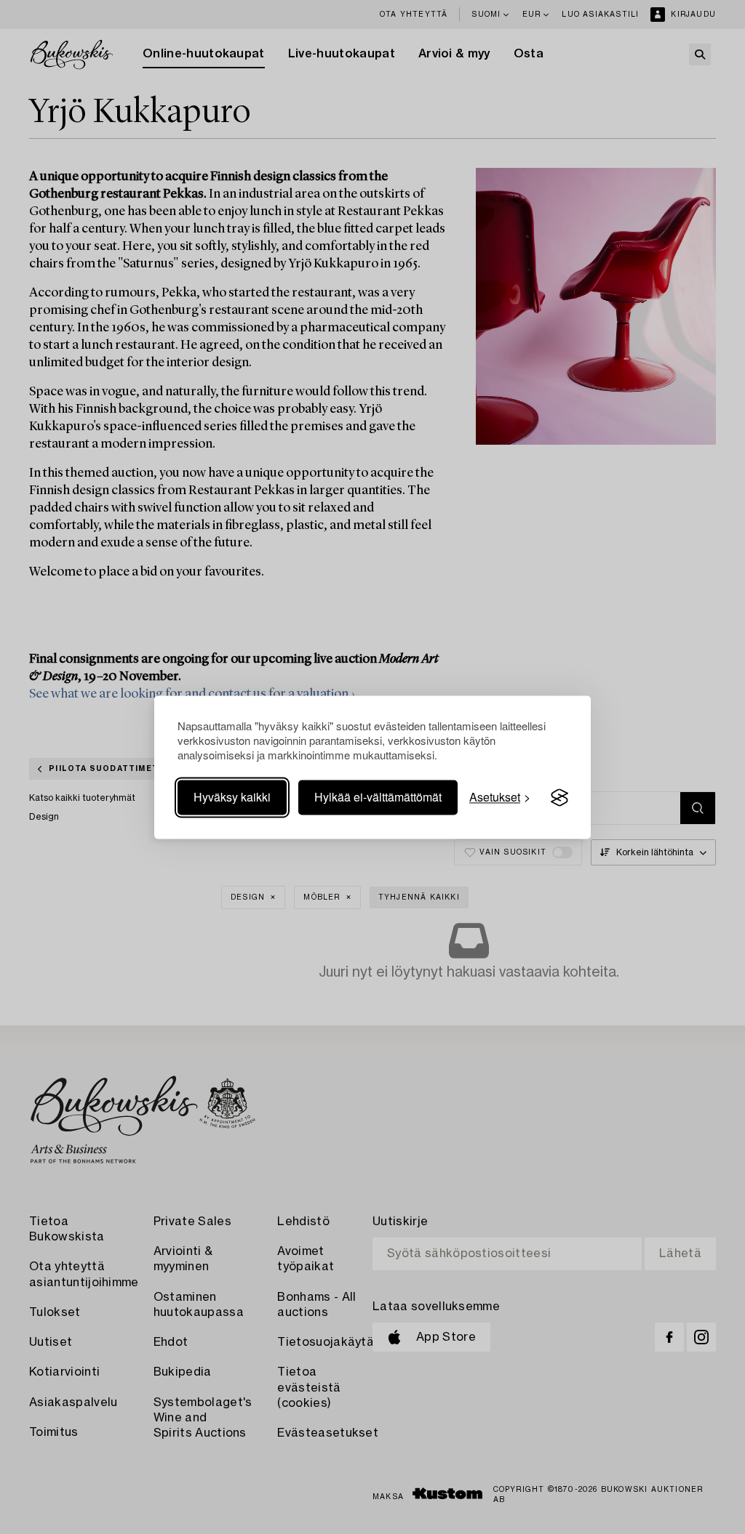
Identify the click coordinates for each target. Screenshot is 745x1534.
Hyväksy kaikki (232, 797)
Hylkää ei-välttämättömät (378, 797)
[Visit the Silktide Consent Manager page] (559, 797)
